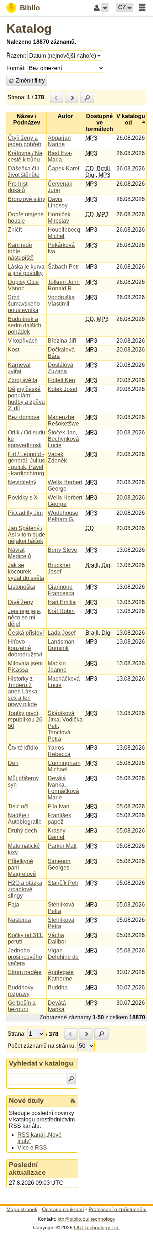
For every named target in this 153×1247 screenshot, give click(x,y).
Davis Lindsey (58, 202)
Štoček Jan (62, 432)
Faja (13, 905)
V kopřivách (23, 341)
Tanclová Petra (59, 735)
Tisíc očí (18, 806)
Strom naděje (25, 972)
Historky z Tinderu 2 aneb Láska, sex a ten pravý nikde (23, 691)
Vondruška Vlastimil (61, 300)
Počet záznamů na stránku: (41, 1046)
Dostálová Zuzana (60, 368)
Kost (13, 350)
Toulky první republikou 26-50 (26, 719)
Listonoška (21, 587)
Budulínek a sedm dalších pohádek (24, 325)
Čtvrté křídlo (23, 748)
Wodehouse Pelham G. (63, 516)
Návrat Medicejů (19, 553)
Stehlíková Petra (61, 908)
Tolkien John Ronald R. (64, 285)
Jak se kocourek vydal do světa (26, 571)
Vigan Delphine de (63, 953)
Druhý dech (22, 831)
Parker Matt (62, 846)
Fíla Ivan (58, 806)
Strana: (16, 97)
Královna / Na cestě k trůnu (25, 156)
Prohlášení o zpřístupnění (118, 1209)
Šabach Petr (63, 267)
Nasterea (19, 920)
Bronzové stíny (26, 199)
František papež (59, 818)
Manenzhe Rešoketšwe (63, 420)
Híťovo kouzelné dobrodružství (25, 648)
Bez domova (23, 417)
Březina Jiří (62, 341)
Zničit (15, 230)
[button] (105, 7)
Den (13, 763)
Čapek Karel (63, 168)
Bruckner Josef (59, 568)
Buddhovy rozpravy (20, 990)
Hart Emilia (62, 602)
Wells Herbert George (65, 485)
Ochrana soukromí (63, 1209)
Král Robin (61, 611)
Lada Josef (61, 633)
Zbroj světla (22, 380)
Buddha (58, 987)
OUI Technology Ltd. (97, 1227)
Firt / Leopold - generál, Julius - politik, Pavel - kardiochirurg (26, 463)
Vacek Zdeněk (57, 457)
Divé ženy (20, 602)
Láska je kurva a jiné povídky (26, 270)
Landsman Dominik (61, 645)
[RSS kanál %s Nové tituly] (73, 1101)
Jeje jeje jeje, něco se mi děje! (24, 617)
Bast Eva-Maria (60, 156)
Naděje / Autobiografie (25, 818)
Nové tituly (26, 1100)
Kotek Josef (62, 389)
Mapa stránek (21, 1209)
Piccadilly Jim (25, 513)
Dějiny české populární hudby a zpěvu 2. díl (26, 398)
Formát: (16, 68)
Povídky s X (23, 498)
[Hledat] (71, 1078)
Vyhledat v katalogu (41, 1063)
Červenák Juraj (60, 187)
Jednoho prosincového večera (25, 956)
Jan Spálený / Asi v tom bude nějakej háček (26, 534)
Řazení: (16, 56)
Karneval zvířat (19, 368)
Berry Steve (62, 550)
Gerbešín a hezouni (22, 1006)
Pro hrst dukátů (17, 187)
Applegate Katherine (61, 975)
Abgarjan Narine (59, 141)
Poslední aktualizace (27, 1168)
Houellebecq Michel (64, 233)
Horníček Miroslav (59, 217)
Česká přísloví (26, 633)
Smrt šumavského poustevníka (24, 303)
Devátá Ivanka (57, 781)
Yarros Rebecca (59, 751)
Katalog (29, 28)
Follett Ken (61, 380)
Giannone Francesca (61, 590)
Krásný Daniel (56, 834)
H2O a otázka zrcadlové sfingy (25, 889)
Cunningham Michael (64, 766)
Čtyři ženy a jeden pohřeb (24, 141)
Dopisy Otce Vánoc (23, 285)
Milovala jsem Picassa (25, 666)
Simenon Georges (59, 864)
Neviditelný (22, 482)
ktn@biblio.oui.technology (86, 1219)
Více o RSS (32, 1148)
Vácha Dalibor (57, 938)
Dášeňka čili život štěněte (23, 171)
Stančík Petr (63, 883)
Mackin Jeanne (57, 666)
